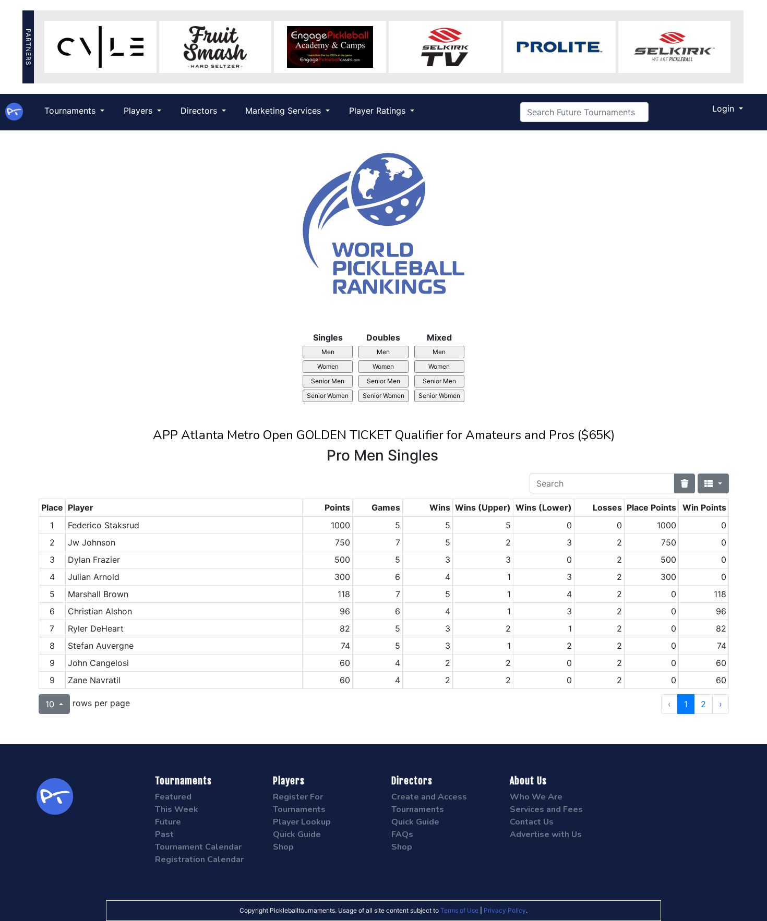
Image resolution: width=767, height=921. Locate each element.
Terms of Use (459, 910)
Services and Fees (546, 809)
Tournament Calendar (198, 847)
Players (139, 110)
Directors (200, 110)
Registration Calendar (199, 859)
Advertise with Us (546, 834)
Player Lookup (302, 822)
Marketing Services (284, 110)
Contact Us (532, 822)
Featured (173, 797)
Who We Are (536, 797)
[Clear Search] (684, 483)
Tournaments (71, 110)
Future (168, 822)
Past (164, 834)
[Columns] (713, 483)
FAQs (402, 834)
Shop (283, 847)
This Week (176, 809)
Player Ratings (378, 110)
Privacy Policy (505, 910)
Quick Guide (297, 834)
